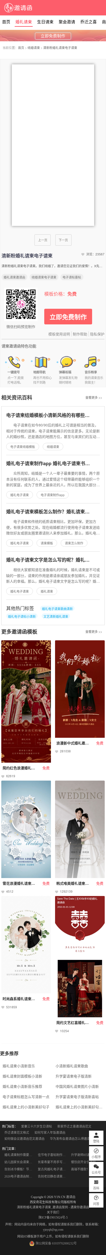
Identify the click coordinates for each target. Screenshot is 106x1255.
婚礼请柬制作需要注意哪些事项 (19, 1155)
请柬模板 (47, 543)
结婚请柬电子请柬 (44, 277)
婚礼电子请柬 (19, 495)
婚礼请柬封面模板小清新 (22, 1076)
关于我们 (53, 1212)
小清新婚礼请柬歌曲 (72, 1065)
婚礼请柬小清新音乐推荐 (22, 1086)
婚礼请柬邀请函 (14, 277)
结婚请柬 (34, 47)
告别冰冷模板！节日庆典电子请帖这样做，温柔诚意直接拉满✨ (19, 1169)
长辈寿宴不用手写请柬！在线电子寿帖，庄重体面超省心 (53, 1162)
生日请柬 (45, 22)
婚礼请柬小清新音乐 (19, 1065)
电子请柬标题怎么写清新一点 (26, 1096)
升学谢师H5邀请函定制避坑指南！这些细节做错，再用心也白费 (86, 1155)
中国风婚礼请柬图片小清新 (77, 1086)
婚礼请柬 (23, 22)
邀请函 (70, 1197)
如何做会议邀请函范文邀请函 (24, 1139)
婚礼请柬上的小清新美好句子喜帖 (80, 1106)
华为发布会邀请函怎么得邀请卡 (71, 1139)
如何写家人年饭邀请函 (49, 1132)
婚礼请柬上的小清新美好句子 (26, 1106)
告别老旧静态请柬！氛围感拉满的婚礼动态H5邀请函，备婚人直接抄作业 (53, 1176)
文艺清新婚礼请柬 (55, 616)
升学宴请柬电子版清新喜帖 (77, 1096)
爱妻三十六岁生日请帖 (36, 1126)
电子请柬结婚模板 (22, 446)
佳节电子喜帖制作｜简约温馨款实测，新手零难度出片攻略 (53, 1155)
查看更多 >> (93, 397)
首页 (6, 22)
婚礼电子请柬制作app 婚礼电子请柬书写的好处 (55, 463)
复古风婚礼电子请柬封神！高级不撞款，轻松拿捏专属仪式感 (53, 1169)
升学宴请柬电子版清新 (74, 1076)
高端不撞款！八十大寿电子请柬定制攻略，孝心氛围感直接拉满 (86, 1169)
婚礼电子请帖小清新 (22, 616)
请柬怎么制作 (74, 543)
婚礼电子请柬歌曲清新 (57, 608)
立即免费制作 (53, 36)
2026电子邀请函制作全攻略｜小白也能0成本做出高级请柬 (19, 1176)
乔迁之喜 (88, 22)
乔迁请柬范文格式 (16, 1132)
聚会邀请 (67, 22)
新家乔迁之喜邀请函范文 (74, 1126)
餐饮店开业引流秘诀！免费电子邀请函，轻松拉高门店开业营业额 (86, 1162)
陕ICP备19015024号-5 (53, 1217)
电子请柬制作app (53, 495)
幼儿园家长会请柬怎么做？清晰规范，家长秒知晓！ (19, 1162)
